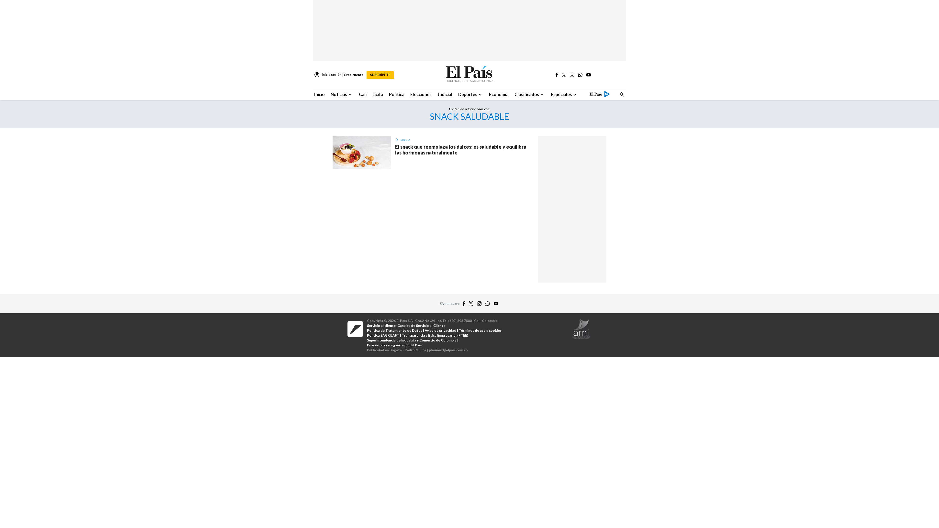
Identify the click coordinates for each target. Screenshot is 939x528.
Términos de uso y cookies (480, 330)
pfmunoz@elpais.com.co (448, 350)
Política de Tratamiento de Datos (394, 330)
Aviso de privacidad (440, 330)
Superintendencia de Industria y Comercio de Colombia (412, 340)
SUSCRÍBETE (380, 75)
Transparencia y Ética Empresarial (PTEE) (435, 335)
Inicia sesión (328, 75)
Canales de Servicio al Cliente (421, 325)
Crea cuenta (354, 75)
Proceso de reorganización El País (394, 345)
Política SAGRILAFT (383, 335)
